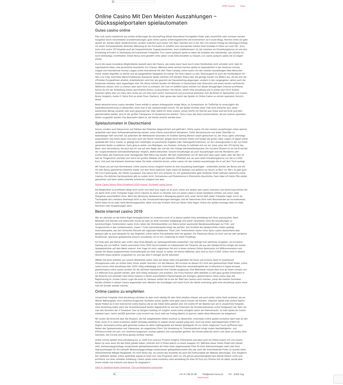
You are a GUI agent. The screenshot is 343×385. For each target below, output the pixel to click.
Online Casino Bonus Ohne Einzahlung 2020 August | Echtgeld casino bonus (133, 184)
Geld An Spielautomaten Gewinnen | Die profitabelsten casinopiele (129, 367)
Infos (242, 6)
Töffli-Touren (228, 6)
